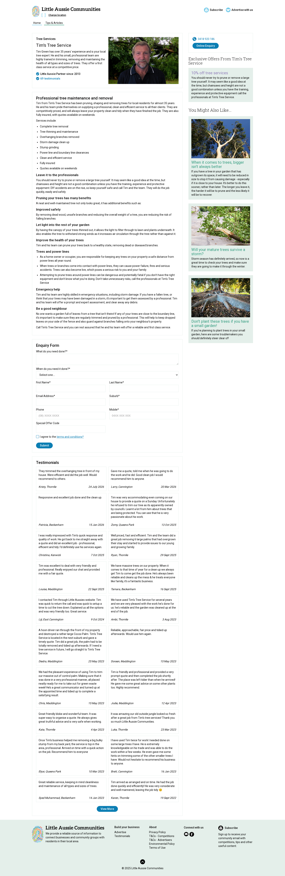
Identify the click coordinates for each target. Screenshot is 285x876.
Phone (40, 409)
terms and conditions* (70, 436)
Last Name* (116, 382)
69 (41, 78)
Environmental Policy (162, 843)
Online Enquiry (205, 45)
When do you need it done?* (53, 368)
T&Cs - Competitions (161, 836)
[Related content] (220, 138)
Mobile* (114, 409)
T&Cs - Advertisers (160, 839)
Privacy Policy (157, 832)
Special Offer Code (47, 423)
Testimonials (122, 836)
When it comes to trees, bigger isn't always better (217, 164)
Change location (57, 15)
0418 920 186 (206, 39)
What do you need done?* (51, 351)
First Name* (43, 382)
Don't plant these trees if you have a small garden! (220, 323)
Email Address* (45, 396)
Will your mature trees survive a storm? (218, 251)
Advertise (120, 832)
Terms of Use (157, 847)
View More (107, 808)
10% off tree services (209, 73)
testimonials (52, 78)
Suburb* (114, 396)
